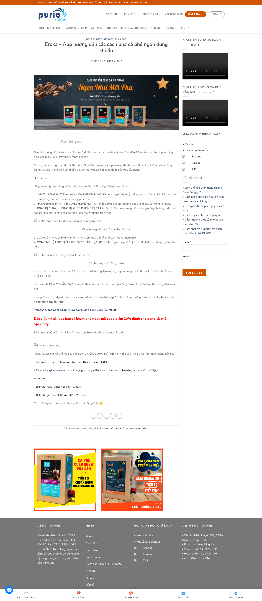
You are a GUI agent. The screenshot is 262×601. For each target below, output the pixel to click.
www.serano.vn (61, 370)
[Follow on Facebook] (219, 2)
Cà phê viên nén (91, 28)
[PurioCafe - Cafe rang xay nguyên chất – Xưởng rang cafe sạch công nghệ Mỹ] (52, 14)
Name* (187, 242)
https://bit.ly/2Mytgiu (148, 370)
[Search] (223, 28)
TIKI (194, 169)
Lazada (196, 163)
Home (41, 28)
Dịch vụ (155, 28)
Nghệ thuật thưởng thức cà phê (106, 39)
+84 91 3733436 (205, 554)
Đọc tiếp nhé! (42, 178)
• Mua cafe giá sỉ (144, 535)
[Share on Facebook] (93, 416)
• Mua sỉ (188, 144)
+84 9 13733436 (202, 558)
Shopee (196, 157)
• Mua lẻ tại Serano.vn (196, 150)
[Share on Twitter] (100, 416)
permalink (142, 428)
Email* (186, 256)
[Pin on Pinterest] (113, 416)
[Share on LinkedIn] (119, 416)
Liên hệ (184, 28)
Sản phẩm (72, 28)
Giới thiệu (53, 28)
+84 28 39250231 (205, 549)
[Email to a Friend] (106, 416)
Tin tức (170, 28)
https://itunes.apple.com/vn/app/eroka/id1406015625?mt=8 (75, 310)
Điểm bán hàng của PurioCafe (127, 28)
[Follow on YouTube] (223, 2)
